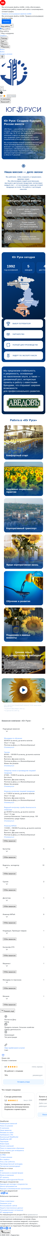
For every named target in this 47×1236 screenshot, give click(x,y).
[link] (4, 43)
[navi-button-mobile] (2, 57)
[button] (2, 49)
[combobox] (5, 1232)
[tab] (5, 98)
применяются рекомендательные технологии (19, 1215)
